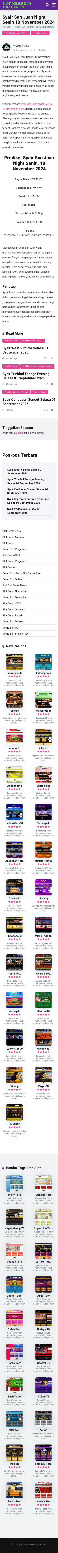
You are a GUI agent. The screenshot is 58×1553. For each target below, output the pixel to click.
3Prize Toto (43, 1262)
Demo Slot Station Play (15, 633)
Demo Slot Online (12, 579)
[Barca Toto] (14, 1358)
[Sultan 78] (43, 1392)
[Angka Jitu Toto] (43, 1224)
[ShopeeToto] (14, 1257)
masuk (19, 432)
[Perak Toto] (14, 1497)
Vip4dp (14, 1086)
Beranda (6, 27)
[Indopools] (14, 744)
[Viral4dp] (43, 894)
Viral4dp (43, 898)
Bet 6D (43, 1430)
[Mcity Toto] (14, 1190)
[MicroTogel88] (43, 931)
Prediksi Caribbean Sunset (16, 392)
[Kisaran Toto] (43, 969)
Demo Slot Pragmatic (14, 549)
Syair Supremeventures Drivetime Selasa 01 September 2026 (28, 501)
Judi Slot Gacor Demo (14, 585)
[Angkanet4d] (14, 781)
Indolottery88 (14, 823)
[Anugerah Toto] (14, 856)
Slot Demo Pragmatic (14, 561)
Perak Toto (14, 1501)
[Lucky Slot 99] (14, 1044)
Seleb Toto (14, 1329)
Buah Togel (14, 1396)
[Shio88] (14, 706)
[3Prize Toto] (43, 1257)
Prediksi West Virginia (32, 340)
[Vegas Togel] (14, 1291)
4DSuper (14, 1123)
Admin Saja (22, 46)
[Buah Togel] (14, 1392)
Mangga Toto (43, 1194)
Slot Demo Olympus (13, 609)
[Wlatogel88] (43, 781)
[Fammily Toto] (43, 1459)
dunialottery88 (43, 860)
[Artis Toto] (43, 1291)
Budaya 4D (43, 1329)
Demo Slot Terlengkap (14, 597)
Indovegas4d (14, 673)
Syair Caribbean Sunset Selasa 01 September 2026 (27, 491)
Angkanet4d (14, 785)
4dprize (43, 748)
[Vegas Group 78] (14, 1224)
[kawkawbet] (43, 1044)
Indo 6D (14, 1463)
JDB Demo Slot (11, 555)
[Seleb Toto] (14, 1325)
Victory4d (14, 1011)
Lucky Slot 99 (14, 1048)
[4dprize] (43, 744)
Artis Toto (43, 1295)
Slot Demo (8, 543)
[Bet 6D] (43, 1426)
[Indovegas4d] (14, 669)
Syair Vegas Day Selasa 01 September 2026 (23, 510)
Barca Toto (14, 1363)
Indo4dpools (43, 673)
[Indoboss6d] (14, 931)
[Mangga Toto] (43, 1190)
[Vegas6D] (43, 1082)
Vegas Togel (14, 1295)
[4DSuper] (14, 1119)
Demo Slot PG (10, 627)
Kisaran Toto (43, 973)
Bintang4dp (43, 823)
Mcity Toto (14, 1194)
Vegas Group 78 (14, 1228)
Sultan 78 (43, 1396)
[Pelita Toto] (14, 969)
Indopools (14, 748)
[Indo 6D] (14, 1459)
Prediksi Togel (40, 33)
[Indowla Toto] (43, 1497)
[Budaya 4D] (43, 1325)
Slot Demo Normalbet (14, 591)
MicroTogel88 (43, 936)
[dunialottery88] (43, 856)
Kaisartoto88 (43, 710)
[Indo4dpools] (43, 669)
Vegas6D (43, 1086)
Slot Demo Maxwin (13, 537)
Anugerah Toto (14, 860)
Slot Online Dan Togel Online (16, 5)
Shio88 (14, 710)
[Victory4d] (14, 1007)
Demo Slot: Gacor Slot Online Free (21, 573)
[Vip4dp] (14, 1082)
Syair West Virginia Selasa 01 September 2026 (25, 350)
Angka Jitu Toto (43, 1228)
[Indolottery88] (14, 819)
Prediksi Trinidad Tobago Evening (37, 366)
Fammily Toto (43, 1463)
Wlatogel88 (43, 785)
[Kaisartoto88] (43, 706)
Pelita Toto (14, 973)
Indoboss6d (15, 936)
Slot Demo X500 (11, 603)
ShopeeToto (14, 1262)
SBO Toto (14, 1430)
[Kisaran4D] (43, 1007)
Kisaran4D (43, 1011)
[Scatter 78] (43, 1358)
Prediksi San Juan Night (16, 33)
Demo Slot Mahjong (13, 621)
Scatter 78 (43, 1363)
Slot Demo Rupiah (12, 615)
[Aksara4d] (14, 894)
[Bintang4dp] (43, 819)
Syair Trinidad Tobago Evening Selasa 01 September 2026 (25, 376)
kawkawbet (43, 1048)
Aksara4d (14, 898)
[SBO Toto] (14, 1426)
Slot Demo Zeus (11, 531)
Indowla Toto (43, 1501)
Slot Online (8, 567)
